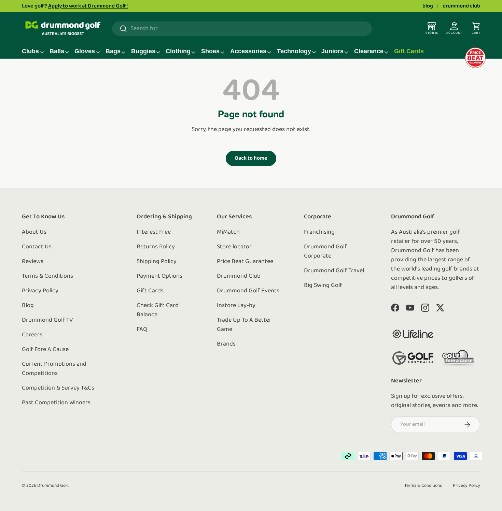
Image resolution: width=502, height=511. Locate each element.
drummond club (461, 6)
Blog (28, 306)
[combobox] (242, 28)
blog (427, 6)
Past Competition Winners (56, 403)
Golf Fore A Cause (45, 350)
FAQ (142, 329)
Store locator (234, 247)
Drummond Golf (52, 485)
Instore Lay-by (236, 306)
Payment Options (159, 276)
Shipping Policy (157, 262)
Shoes (210, 51)
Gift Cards (409, 51)
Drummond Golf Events (248, 291)
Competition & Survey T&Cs (58, 388)
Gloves (84, 51)
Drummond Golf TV (47, 320)
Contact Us (37, 247)
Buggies (143, 51)
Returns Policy (156, 247)
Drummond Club (239, 276)
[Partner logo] (413, 333)
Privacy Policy (40, 291)
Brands (226, 344)
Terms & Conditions (47, 276)
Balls (57, 51)
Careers (32, 335)
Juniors (332, 51)
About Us (34, 232)
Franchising (319, 232)
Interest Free (154, 232)
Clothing (178, 51)
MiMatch (228, 232)
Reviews (32, 262)
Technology (294, 51)
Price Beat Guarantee (245, 262)
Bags (113, 51)
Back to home (251, 158)
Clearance (369, 51)
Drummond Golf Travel (334, 271)
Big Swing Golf (323, 285)
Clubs (30, 51)
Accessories (248, 51)
